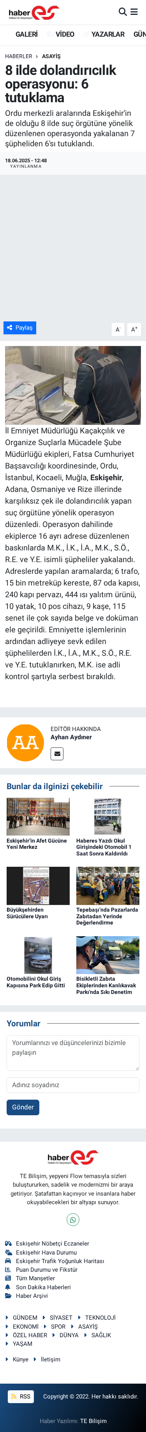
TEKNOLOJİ (100, 1317)
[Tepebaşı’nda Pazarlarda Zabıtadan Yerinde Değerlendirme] (107, 885)
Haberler (18, 56)
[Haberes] (34, 12)
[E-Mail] (57, 753)
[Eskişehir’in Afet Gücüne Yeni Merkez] (38, 816)
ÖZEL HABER (30, 1335)
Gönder (23, 1107)
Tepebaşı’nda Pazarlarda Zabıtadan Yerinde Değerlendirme (107, 916)
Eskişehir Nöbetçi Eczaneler (52, 1243)
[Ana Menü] (134, 12)
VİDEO (64, 34)
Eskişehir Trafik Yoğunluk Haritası (60, 1261)
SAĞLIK (101, 1335)
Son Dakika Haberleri (43, 1287)
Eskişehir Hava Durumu (46, 1252)
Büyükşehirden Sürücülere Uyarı (27, 913)
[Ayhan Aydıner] (25, 742)
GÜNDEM (25, 1317)
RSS (24, 1396)
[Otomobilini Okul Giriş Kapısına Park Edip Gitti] (38, 954)
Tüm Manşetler (35, 1278)
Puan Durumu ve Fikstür (46, 1269)
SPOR (58, 1326)
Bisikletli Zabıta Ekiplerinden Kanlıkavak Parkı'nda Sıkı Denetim (106, 985)
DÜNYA (69, 1335)
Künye (20, 1359)
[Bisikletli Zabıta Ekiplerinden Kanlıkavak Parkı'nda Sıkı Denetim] (107, 954)
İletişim (50, 1359)
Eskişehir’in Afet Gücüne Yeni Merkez (37, 844)
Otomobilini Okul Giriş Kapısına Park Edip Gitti (36, 982)
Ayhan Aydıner (71, 737)
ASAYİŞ (51, 56)
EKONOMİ (26, 1326)
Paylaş (24, 327)
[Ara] (123, 12)
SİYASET (61, 1317)
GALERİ (25, 34)
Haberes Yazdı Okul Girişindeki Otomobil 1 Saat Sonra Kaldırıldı (104, 847)
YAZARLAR (107, 34)
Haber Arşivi (32, 1295)
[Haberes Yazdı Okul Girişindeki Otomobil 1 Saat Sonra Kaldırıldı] (107, 816)
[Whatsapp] (73, 1219)
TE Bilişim (93, 1421)
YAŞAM (22, 1343)
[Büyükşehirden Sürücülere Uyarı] (38, 885)
